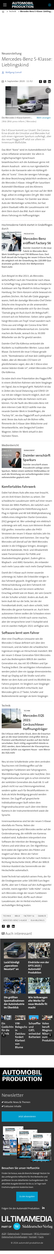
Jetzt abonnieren (27, 1116)
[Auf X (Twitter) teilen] (45, 82)
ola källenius (37, 920)
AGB (4, 1233)
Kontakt (33, 1236)
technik (7, 916)
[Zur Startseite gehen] (23, 5)
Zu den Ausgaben (27, 1196)
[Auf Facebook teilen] (41, 82)
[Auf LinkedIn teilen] (50, 82)
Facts (41, 1236)
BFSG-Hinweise (41, 1233)
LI (44, 1207)
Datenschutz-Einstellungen (14, 1236)
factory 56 (29, 916)
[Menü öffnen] (4, 4)
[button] (4, 1035)
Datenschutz (14, 1233)
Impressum (27, 1233)
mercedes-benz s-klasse (15, 920)
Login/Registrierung (50, 4)
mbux (17, 916)
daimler (42, 916)
